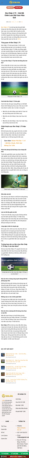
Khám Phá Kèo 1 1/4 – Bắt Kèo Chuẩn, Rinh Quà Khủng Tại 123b (14, 143)
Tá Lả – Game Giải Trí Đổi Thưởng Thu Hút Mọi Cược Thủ (16, 380)
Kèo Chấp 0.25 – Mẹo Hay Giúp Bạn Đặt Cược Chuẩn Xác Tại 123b (17, 361)
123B (3, 400)
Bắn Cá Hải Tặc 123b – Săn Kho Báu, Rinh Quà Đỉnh (16, 354)
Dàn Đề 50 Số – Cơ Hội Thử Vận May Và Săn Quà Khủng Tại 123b (16, 367)
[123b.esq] (14, 2)
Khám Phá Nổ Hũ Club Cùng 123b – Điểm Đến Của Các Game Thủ (15, 373)
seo (22, 21)
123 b (19, 39)
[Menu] (2, 3)
